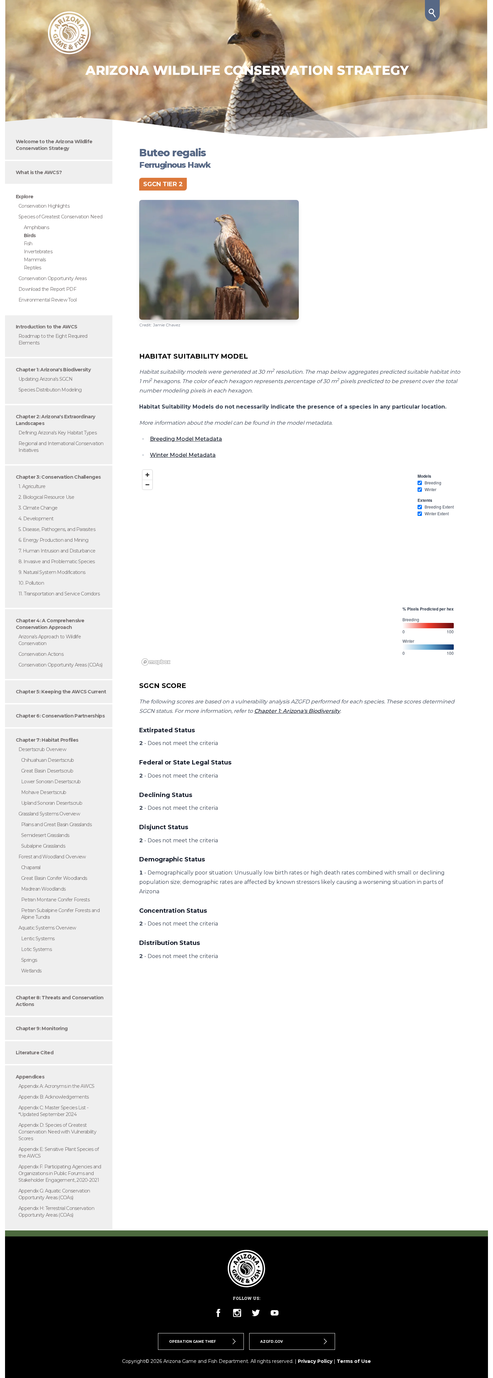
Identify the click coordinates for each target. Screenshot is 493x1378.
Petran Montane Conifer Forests (55, 900)
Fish (28, 244)
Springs (29, 960)
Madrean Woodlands (43, 889)
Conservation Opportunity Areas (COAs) (60, 665)
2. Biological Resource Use (46, 497)
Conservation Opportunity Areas (52, 278)
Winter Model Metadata (183, 455)
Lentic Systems (37, 939)
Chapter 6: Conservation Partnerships (60, 716)
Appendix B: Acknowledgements (53, 1097)
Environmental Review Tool (47, 300)
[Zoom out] (147, 484)
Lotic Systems (36, 949)
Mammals (35, 260)
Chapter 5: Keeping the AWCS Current (61, 692)
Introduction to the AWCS (46, 327)
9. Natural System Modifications (51, 572)
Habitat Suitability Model (193, 356)
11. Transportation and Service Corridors (59, 594)
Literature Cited (34, 1053)
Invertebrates (38, 252)
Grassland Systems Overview (49, 814)
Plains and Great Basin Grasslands (56, 825)
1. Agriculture (31, 486)
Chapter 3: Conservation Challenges (58, 477)
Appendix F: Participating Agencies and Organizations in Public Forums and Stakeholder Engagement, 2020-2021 (59, 1173)
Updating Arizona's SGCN (45, 379)
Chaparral (31, 867)
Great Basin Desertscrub (47, 771)
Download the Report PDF (47, 289)
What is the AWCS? (39, 172)
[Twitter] (256, 1313)
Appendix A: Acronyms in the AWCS (56, 1086)
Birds (30, 235)
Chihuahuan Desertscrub (47, 760)
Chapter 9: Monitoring (41, 1028)
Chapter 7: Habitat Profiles (47, 740)
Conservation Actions (40, 654)
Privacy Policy (315, 1361)
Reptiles (32, 268)
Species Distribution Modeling (50, 390)
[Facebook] (218, 1313)
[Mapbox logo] (156, 662)
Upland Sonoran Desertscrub (51, 803)
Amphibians (36, 227)
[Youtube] (275, 1313)
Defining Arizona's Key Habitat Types (57, 433)
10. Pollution (31, 583)
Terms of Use (354, 1361)
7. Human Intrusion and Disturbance (56, 551)
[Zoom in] (147, 475)
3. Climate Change (37, 508)
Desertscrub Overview (42, 749)
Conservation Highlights (43, 206)
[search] (432, 10)
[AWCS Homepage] (69, 32)
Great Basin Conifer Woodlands (54, 878)
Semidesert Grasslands (45, 835)
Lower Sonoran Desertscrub (51, 782)
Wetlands (31, 971)
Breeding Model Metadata (186, 439)
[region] (300, 567)
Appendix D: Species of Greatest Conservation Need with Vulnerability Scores (57, 1132)
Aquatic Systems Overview (47, 928)
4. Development (35, 519)
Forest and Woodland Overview (52, 857)
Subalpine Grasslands (43, 846)
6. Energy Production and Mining (53, 540)
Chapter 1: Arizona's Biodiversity (53, 370)
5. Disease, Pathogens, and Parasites (56, 529)
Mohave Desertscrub (43, 792)
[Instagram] (237, 1313)
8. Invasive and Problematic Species (56, 562)
